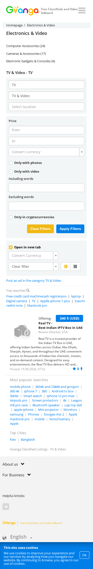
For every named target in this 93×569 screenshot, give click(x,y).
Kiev (13, 439)
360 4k (14, 391)
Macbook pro (37, 305)
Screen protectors (45, 400)
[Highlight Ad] (78, 368)
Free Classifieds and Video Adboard (41, 523)
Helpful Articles (13, 496)
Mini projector (48, 409)
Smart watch (32, 396)
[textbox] (45, 151)
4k (64, 400)
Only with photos (27, 162)
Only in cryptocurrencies (33, 217)
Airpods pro (18, 400)
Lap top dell (73, 405)
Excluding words (21, 197)
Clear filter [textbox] (20, 266)
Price (12, 121)
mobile (39, 419)
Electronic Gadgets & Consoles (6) (30, 61)
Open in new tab (27, 247)
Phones (33, 414)
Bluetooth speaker (46, 405)
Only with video (26, 171)
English (18, 537)
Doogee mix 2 (54, 414)
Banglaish (28, 439)
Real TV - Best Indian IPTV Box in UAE (60, 325)
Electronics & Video (26, 33)
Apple (14, 423)
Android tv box (63, 391)
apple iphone (23, 409)
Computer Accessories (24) (25, 46)
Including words (21, 178)
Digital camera (16, 301)
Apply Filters (70, 229)
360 (44, 391)
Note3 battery (59, 419)
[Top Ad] (81, 368)
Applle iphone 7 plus (55, 301)
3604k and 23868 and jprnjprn (57, 386)
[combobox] (46, 152)
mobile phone (20, 386)
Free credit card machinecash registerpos (36, 296)
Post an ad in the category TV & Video (33, 280)
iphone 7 (30, 391)
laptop (76, 296)
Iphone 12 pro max (61, 396)
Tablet (14, 396)
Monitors (70, 409)
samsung (16, 414)
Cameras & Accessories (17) (26, 53)
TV (33, 301)
